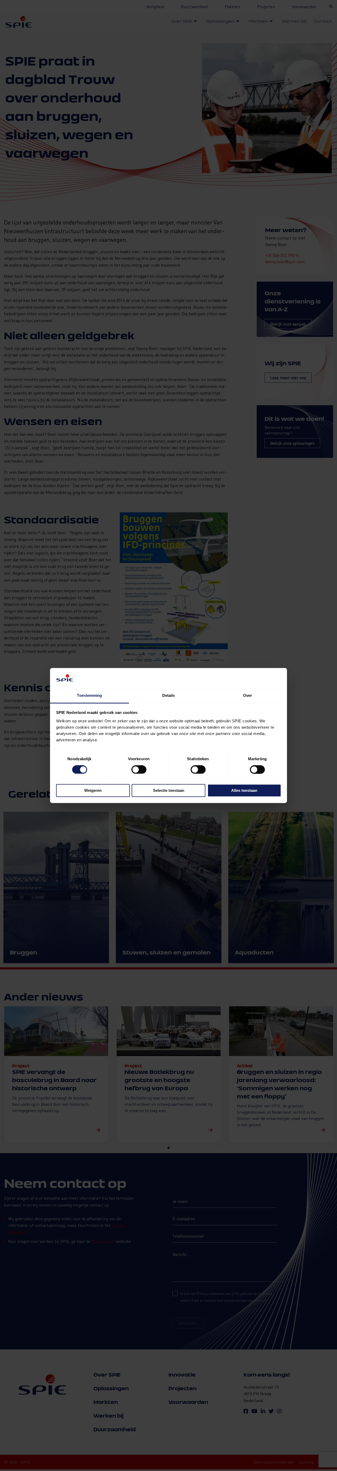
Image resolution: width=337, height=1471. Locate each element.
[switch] (138, 769)
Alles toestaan (244, 790)
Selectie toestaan (168, 790)
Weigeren (93, 790)
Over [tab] (247, 695)
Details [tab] (168, 695)
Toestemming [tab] (89, 695)
